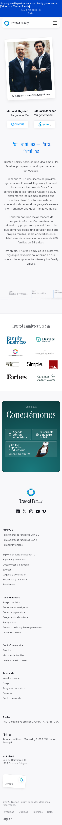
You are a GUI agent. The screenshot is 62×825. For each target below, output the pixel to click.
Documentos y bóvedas (16, 564)
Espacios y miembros (14, 559)
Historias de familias (13, 655)
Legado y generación (14, 574)
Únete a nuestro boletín (15, 660)
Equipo (6, 683)
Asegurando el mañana (15, 617)
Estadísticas (9, 584)
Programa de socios (14, 688)
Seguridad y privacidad (15, 579)
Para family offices (13, 544)
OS (8, 529)
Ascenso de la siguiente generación (22, 627)
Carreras (7, 693)
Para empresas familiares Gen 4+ (21, 539)
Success (11, 597)
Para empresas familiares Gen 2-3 (21, 534)
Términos (38, 811)
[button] (7, 818)
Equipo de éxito (11, 602)
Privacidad (8, 811)
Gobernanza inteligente (15, 607)
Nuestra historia (11, 678)
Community (13, 645)
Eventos (7, 569)
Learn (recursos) (12, 632)
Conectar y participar (14, 612)
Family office (9, 622)
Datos (50, 811)
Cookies (23, 811)
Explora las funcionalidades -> (19, 554)
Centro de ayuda (12, 698)
